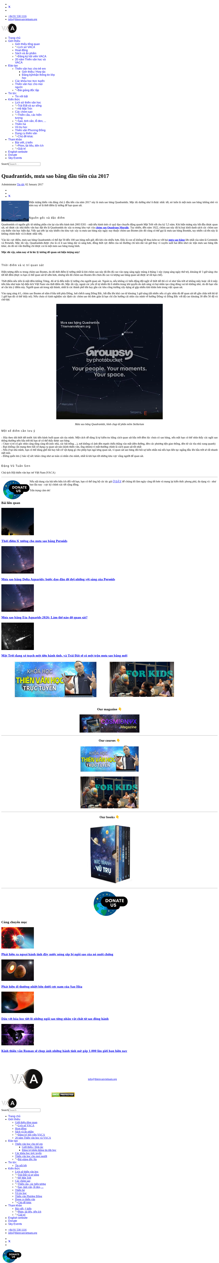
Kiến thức (14, 99)
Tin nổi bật (21, 96)
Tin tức (12, 93)
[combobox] (24, 164)
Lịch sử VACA (26, 47)
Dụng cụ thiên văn (26, 133)
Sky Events (15, 157)
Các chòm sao (24, 111)
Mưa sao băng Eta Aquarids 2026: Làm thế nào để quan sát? (44, 617)
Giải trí (22, 148)
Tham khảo (15, 139)
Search (5, 163)
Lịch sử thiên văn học (28, 102)
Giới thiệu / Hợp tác (34, 71)
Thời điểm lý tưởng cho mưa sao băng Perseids (34, 541)
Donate (12, 154)
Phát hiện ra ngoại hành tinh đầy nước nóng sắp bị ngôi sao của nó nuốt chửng (57, 954)
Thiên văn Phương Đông (30, 130)
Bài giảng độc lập (28, 90)
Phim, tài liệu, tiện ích (31, 145)
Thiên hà (20, 124)
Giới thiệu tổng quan (27, 44)
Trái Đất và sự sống (30, 105)
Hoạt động (21, 50)
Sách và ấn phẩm (25, 53)
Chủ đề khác (25, 136)
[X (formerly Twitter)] (9, 196)
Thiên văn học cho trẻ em (30, 68)
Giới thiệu (14, 41)
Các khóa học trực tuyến (30, 81)
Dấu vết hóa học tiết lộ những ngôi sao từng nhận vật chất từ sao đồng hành (55, 1019)
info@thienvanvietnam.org (22, 19)
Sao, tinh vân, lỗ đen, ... (32, 121)
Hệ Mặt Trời (25, 108)
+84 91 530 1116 (17, 16)
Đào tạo (13, 65)
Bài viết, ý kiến (24, 142)
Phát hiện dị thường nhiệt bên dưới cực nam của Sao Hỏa (41, 986)
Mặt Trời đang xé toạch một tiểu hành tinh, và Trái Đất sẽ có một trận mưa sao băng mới (64, 655)
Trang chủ (14, 37)
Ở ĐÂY (117, 481)
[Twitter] (9, 7)
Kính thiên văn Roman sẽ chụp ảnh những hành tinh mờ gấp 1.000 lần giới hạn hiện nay (64, 1051)
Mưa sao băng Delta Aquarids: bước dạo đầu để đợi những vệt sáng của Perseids (58, 579)
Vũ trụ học (21, 127)
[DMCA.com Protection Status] (63, 1096)
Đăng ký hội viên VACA (32, 56)
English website (18, 151)
